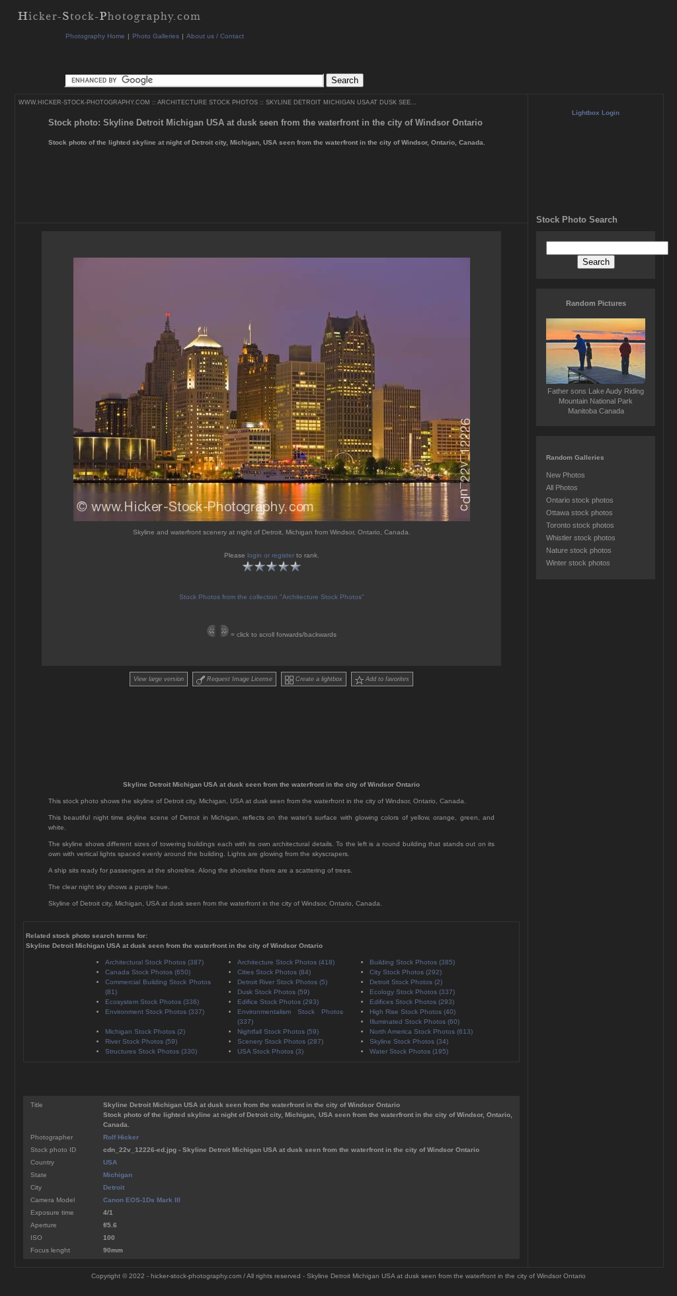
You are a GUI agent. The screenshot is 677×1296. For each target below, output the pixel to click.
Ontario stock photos (580, 500)
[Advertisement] (304, 56)
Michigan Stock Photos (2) (145, 1031)
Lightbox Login (595, 112)
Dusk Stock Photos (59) (273, 991)
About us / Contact (215, 36)
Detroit (113, 1187)
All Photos (562, 487)
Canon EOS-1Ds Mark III (141, 1200)
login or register (270, 555)
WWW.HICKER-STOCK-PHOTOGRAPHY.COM (84, 102)
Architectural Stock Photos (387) (154, 962)
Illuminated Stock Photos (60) (414, 1021)
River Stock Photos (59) (141, 1041)
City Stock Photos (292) (406, 972)
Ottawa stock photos (579, 513)
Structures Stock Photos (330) (151, 1051)
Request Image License (238, 679)
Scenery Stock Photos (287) (280, 1041)
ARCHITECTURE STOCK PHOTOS (207, 102)
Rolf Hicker (121, 1137)
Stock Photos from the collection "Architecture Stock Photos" (271, 596)
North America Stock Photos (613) (421, 1031)
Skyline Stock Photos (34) (409, 1041)
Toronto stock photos (580, 525)
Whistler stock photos (581, 538)
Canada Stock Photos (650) (147, 972)
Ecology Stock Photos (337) (412, 991)
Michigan (117, 1174)
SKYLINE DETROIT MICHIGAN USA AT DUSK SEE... (341, 102)
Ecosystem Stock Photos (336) (152, 1001)
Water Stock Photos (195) (409, 1051)
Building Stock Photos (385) (412, 962)
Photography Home (95, 36)
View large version (159, 679)
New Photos (565, 475)
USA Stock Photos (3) (270, 1051)
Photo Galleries (155, 36)
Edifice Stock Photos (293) (278, 1001)
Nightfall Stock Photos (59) (278, 1031)
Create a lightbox (318, 679)
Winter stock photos (578, 563)
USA (110, 1162)
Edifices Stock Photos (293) (412, 1001)
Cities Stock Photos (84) (274, 972)
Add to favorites (386, 679)
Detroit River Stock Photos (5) (282, 982)
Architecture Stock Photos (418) (286, 962)
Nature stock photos (579, 550)
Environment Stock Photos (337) (154, 1011)
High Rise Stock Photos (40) (413, 1011)
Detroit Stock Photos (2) (406, 982)
